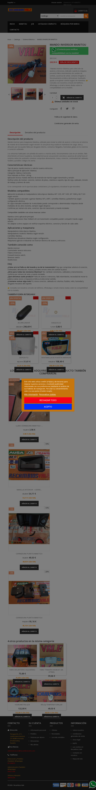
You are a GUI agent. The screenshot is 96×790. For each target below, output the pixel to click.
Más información (31, 394)
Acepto (48, 406)
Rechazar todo (48, 400)
